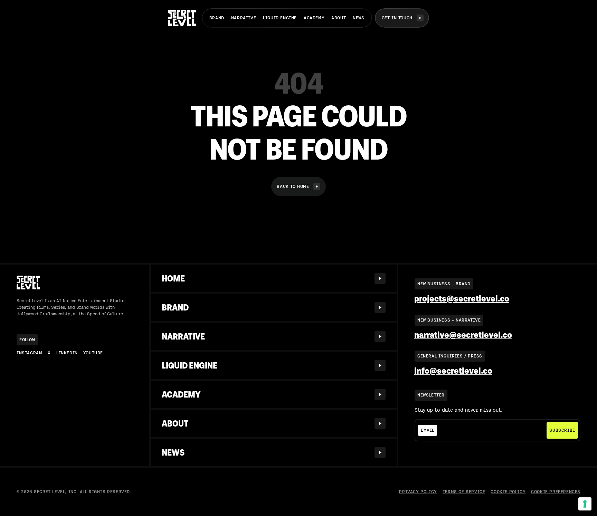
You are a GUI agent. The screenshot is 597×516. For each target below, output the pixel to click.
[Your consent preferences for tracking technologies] (584, 503)
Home (173, 278)
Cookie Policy (508, 491)
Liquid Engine (280, 18)
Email (427, 430)
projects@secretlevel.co (461, 299)
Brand (216, 18)
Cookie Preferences (555, 491)
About (338, 18)
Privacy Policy (418, 491)
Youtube (93, 353)
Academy (314, 18)
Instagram (29, 353)
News (358, 18)
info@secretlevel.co (453, 371)
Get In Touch (397, 18)
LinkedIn (67, 353)
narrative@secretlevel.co (463, 335)
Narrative (243, 18)
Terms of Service (464, 491)
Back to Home (293, 186)
